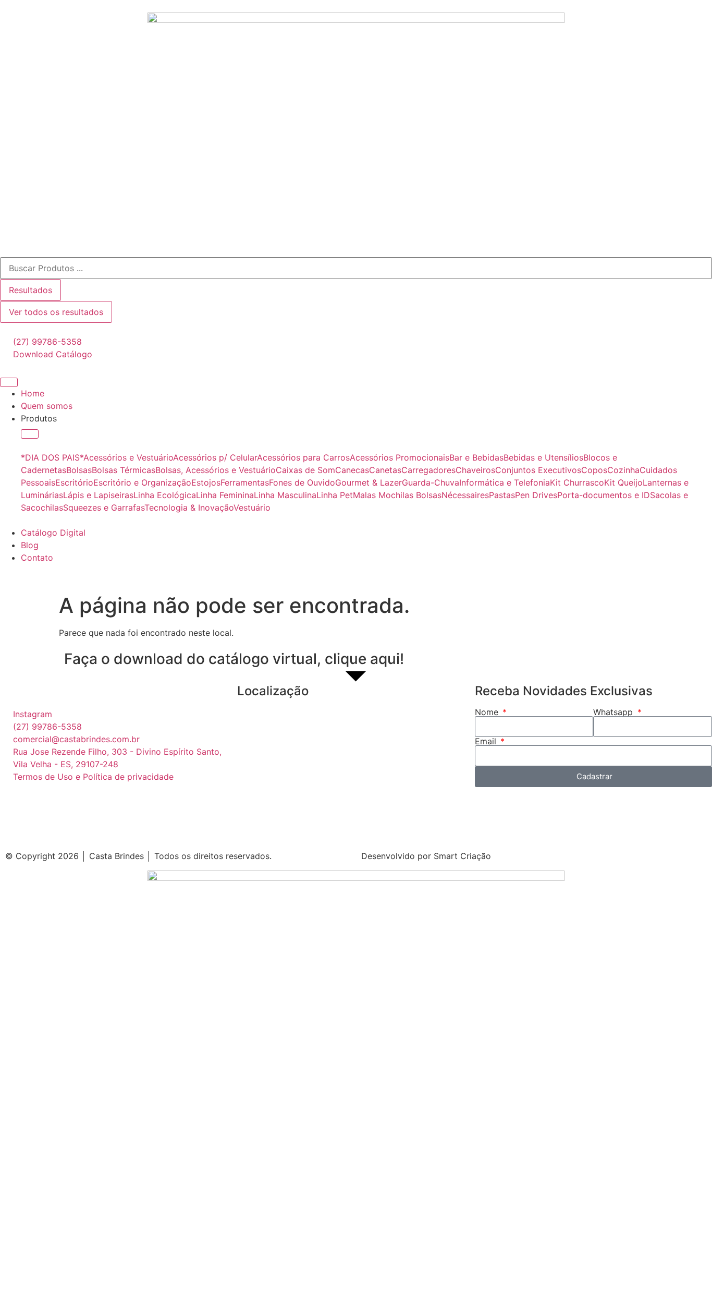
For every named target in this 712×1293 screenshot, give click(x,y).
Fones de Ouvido (302, 482)
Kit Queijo (623, 482)
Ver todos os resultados (56, 312)
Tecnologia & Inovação (189, 507)
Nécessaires (465, 495)
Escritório (74, 482)
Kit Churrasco (577, 482)
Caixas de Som (305, 470)
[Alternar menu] (9, 382)
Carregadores (428, 470)
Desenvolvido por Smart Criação (426, 856)
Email (487, 741)
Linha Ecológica (164, 495)
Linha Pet (334, 495)
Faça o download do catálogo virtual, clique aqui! (234, 659)
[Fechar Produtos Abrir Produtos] (30, 434)
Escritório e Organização (142, 482)
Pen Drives (536, 495)
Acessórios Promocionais (399, 457)
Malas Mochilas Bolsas (397, 495)
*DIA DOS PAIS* (52, 457)
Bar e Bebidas (476, 457)
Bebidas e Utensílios (543, 457)
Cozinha (623, 470)
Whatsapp (614, 712)
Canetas (385, 470)
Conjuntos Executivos (538, 470)
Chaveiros (475, 470)
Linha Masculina (285, 495)
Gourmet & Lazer (368, 482)
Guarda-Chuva (430, 482)
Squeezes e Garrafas (103, 507)
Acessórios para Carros (303, 457)
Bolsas (79, 470)
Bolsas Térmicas (123, 470)
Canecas (352, 470)
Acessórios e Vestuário (128, 457)
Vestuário (252, 507)
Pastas (502, 495)
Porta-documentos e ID (603, 495)
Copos (594, 470)
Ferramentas (244, 482)
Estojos (205, 482)
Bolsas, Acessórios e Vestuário (215, 470)
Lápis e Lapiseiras (98, 495)
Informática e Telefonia (504, 482)
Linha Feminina (225, 495)
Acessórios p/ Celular (215, 457)
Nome (488, 712)
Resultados (30, 290)
